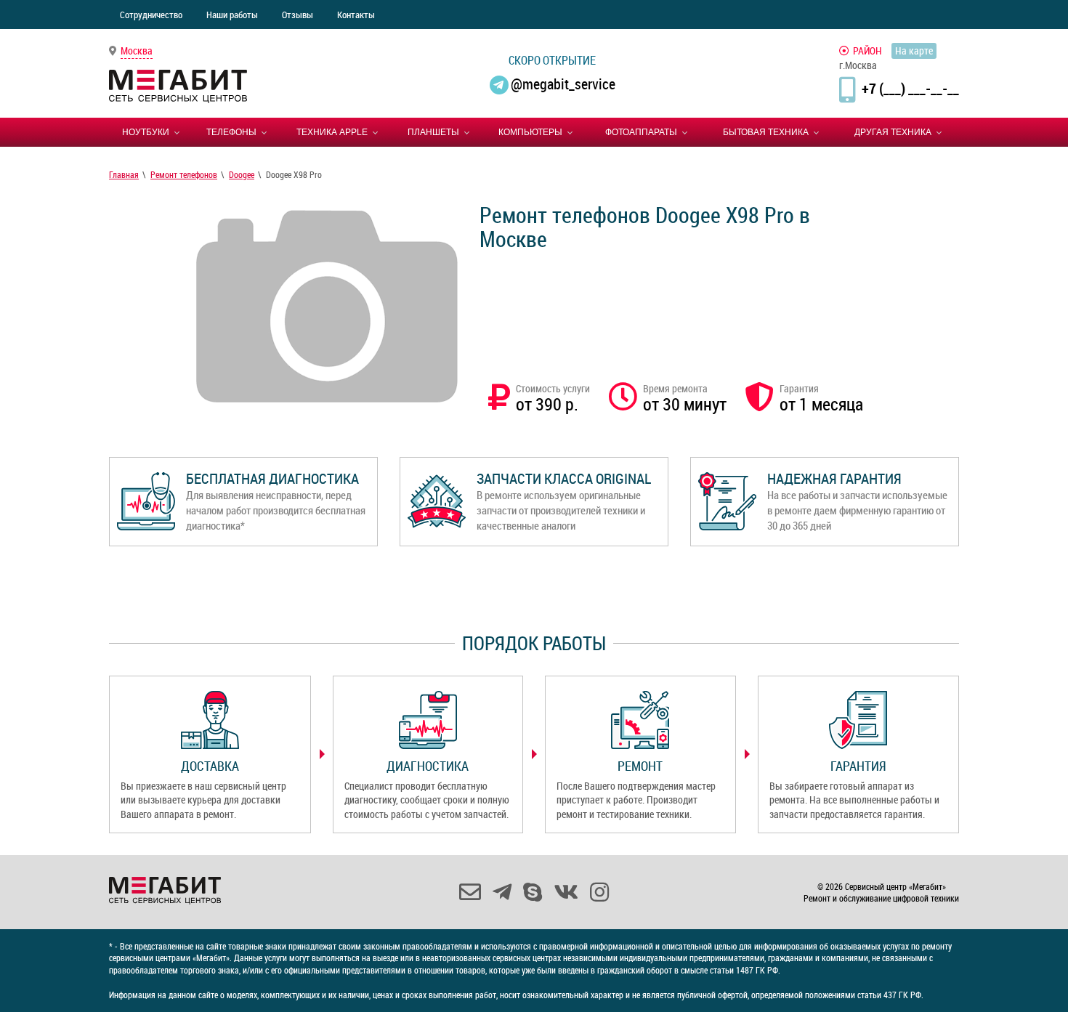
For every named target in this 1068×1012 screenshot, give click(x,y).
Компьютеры (530, 132)
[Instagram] (599, 892)
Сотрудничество (151, 14)
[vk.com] (566, 892)
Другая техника (892, 132)
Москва (137, 50)
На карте (914, 50)
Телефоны (231, 132)
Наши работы (232, 14)
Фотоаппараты (641, 132)
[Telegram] (502, 892)
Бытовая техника (766, 132)
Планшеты (433, 132)
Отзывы (297, 14)
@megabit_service (563, 84)
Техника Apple (332, 132)
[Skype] (532, 892)
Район (867, 50)
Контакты (356, 14)
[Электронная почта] (470, 892)
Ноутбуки (145, 132)
